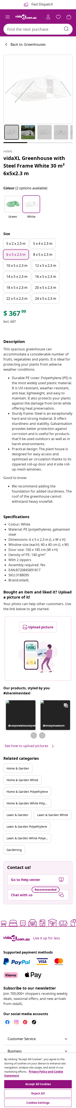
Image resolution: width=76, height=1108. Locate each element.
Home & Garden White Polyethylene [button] (29, 803)
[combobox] (38, 29)
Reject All (38, 1093)
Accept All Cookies (38, 1084)
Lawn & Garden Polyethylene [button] (27, 826)
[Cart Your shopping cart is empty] (69, 17)
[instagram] (16, 1022)
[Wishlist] (58, 17)
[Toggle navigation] (8, 17)
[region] (38, 1080)
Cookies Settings (37, 1103)
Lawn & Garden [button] (17, 815)
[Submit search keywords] (66, 28)
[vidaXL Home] (26, 17)
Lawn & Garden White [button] (52, 815)
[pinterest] (25, 1022)
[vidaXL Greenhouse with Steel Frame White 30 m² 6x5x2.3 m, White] (38, 89)
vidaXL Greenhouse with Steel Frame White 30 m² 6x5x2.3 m (34, 165)
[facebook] (7, 1022)
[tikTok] (34, 1022)
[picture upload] (38, 656)
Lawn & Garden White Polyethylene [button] (29, 838)
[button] (12, 210)
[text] (15, 314)
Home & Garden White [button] (22, 780)
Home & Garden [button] (18, 768)
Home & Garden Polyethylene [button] (27, 792)
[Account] (48, 17)
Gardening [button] (14, 850)
